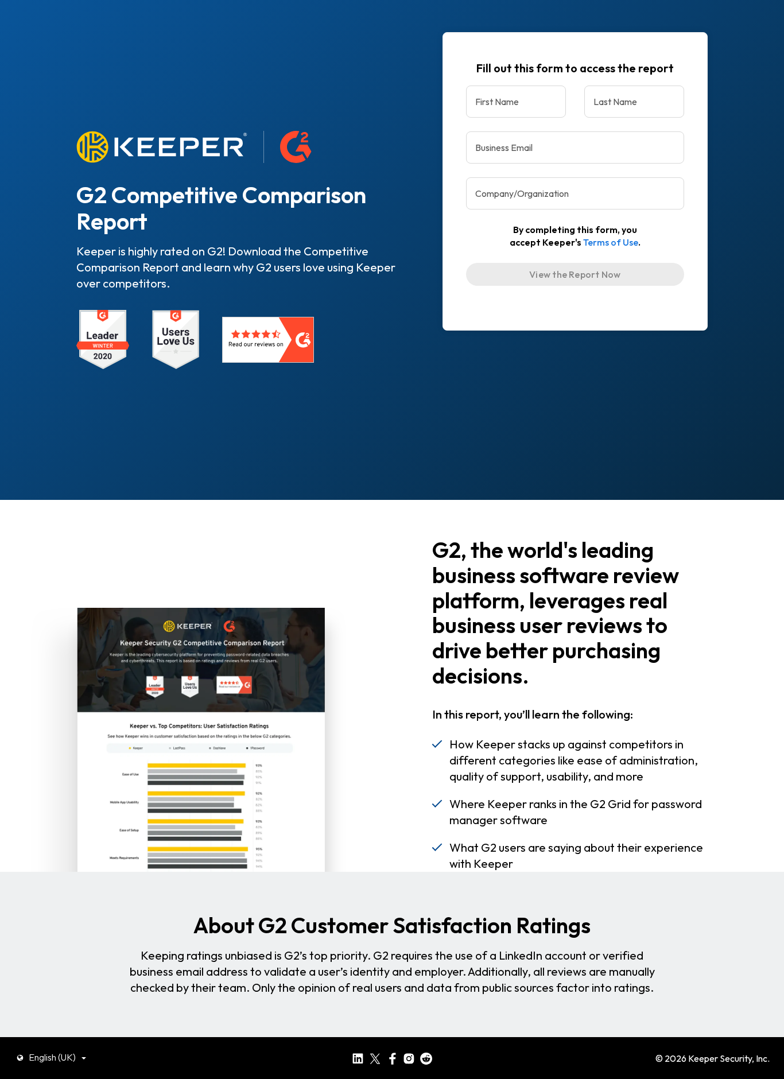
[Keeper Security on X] (375, 1057)
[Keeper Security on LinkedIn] (358, 1057)
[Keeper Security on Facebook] (392, 1057)
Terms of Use (610, 242)
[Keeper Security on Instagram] (409, 1057)
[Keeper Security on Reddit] (426, 1057)
